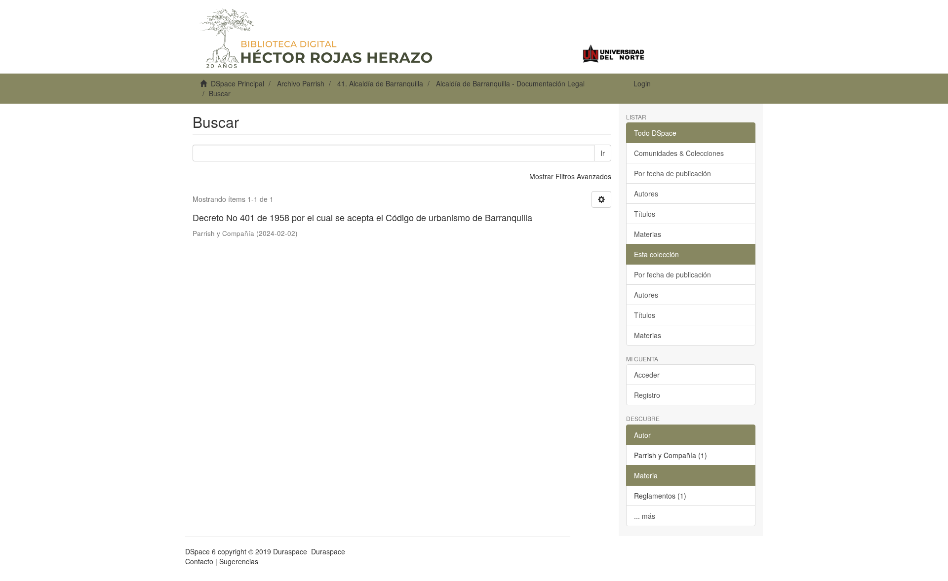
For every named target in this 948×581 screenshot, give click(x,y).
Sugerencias (238, 561)
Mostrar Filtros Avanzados (570, 176)
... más (644, 516)
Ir (602, 153)
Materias (647, 234)
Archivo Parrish (300, 83)
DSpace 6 (200, 551)
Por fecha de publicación (672, 173)
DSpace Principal (237, 83)
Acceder (647, 375)
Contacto (199, 561)
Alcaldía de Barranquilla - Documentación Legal (510, 83)
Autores (646, 193)
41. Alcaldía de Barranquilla (380, 83)
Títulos (644, 214)
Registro (647, 395)
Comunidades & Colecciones (679, 153)
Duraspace (328, 551)
